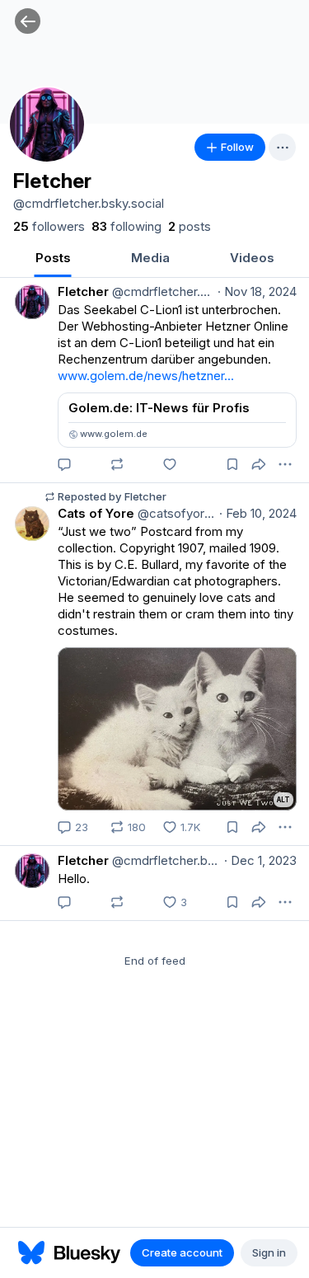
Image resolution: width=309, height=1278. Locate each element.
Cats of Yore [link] (96, 513)
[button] (27, 21)
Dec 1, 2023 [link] (260, 860)
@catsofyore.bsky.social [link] (175, 513)
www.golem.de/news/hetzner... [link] (146, 375)
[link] (49, 226)
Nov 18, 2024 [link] (257, 291)
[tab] (53, 259)
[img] (154, 62)
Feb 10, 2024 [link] (258, 513)
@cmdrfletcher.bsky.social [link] (161, 291)
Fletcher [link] (83, 291)
